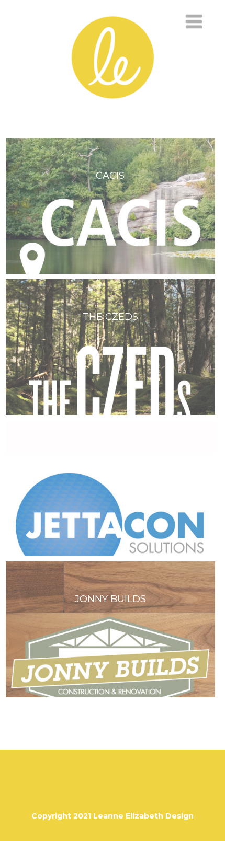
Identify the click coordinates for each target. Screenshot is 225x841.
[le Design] (112, 112)
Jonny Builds (110, 599)
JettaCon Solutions (110, 458)
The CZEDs (110, 316)
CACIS (110, 175)
